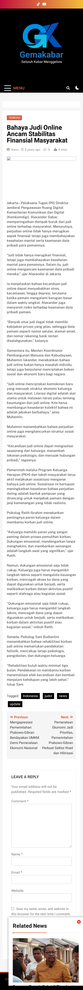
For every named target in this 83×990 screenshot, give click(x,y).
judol (48, 696)
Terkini (14, 117)
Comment (20, 801)
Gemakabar (41, 55)
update (15, 704)
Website (17, 890)
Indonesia (30, 696)
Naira (15, 149)
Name (17, 854)
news (63, 696)
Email (16, 872)
